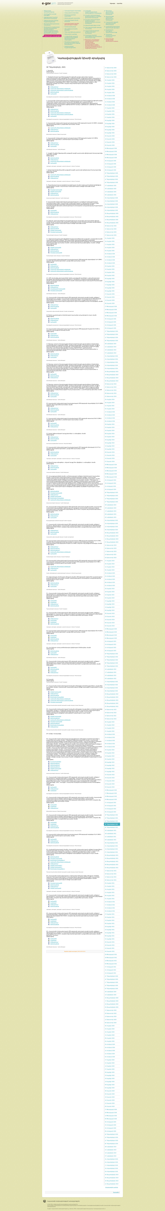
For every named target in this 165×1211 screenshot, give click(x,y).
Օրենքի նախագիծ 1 (56, 867)
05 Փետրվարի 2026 (111, 157)
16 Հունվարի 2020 (110, 1128)
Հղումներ (119, 3)
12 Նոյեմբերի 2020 (110, 994)
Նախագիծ (53, 93)
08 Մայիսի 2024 (109, 433)
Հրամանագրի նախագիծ (57, 288)
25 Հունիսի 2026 (110, 95)
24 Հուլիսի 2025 (109, 241)
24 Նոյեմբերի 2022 (110, 669)
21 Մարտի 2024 (110, 455)
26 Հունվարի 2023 (110, 641)
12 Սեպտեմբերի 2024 (111, 377)
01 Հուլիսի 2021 (109, 898)
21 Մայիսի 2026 (109, 111)
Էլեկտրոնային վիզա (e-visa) (92, 25)
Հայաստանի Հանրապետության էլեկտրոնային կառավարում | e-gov (57, 4)
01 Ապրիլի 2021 (109, 939)
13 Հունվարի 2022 (110, 808)
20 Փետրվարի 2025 (111, 309)
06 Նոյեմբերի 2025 (110, 195)
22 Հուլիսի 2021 (109, 886)
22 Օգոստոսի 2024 (110, 387)
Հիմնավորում (54, 87)
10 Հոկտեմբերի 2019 (111, 1168)
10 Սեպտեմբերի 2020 (111, 1004)
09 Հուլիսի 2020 (109, 1038)
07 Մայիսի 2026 (109, 117)
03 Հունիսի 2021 (110, 911)
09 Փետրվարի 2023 (111, 635)
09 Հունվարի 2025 (110, 328)
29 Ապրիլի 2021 (109, 926)
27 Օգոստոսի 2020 (110, 1010)
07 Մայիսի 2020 (109, 1069)
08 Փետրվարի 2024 (111, 474)
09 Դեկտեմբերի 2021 (111, 824)
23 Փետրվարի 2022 (111, 790)
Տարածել (116, 1192)
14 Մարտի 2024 (110, 458)
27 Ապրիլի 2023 (109, 601)
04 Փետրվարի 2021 (111, 963)
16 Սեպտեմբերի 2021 (111, 861)
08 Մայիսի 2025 (109, 275)
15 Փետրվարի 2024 (111, 470)
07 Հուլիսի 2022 (109, 731)
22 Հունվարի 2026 (110, 163)
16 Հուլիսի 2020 (109, 1032)
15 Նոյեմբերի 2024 (110, 350)
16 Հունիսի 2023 (110, 579)
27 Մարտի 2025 (110, 294)
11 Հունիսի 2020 (110, 1053)
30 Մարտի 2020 (110, 1091)
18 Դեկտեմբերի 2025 (111, 176)
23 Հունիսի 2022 (110, 737)
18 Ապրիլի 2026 (109, 126)
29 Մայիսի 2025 (109, 266)
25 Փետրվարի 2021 (111, 954)
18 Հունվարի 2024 (110, 483)
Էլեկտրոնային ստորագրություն (53, 35)
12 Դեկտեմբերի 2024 (111, 337)
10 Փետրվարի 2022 (111, 796)
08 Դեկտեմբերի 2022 (111, 663)
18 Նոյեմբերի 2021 (110, 833)
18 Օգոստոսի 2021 (110, 874)
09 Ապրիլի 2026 (109, 129)
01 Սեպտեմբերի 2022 (111, 706)
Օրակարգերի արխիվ (111, 1187)
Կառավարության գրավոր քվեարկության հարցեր (71, 24)
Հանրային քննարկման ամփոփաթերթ (61, 90)
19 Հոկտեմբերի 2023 (111, 523)
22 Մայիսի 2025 (109, 269)
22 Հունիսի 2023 (110, 576)
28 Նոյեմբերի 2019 (110, 1146)
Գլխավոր (112, 3)
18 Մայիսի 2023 (109, 591)
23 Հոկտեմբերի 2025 (111, 201)
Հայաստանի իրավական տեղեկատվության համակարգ (92, 32)
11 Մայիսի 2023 (109, 594)
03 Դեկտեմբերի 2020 (111, 988)
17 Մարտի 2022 (110, 780)
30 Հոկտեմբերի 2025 (111, 198)
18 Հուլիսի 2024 (109, 402)
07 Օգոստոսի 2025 (110, 235)
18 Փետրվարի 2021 (111, 957)
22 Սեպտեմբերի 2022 (111, 697)
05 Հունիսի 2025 (110, 263)
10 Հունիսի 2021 (110, 908)
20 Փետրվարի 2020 (111, 1112)
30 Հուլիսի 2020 (109, 1025)
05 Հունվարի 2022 (110, 812)
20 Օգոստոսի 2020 (110, 1013)
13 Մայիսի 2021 (109, 920)
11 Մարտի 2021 (109, 948)
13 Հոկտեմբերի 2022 (111, 687)
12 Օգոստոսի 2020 (110, 1019)
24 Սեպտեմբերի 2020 (111, 998)
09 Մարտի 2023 (110, 622)
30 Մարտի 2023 (110, 613)
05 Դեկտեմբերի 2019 (111, 1143)
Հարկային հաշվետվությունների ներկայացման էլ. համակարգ (93, 12)
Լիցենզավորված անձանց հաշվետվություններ (51, 21)
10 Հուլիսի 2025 (109, 247)
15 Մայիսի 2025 (109, 272)
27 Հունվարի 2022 (110, 802)
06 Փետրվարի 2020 (111, 1118)
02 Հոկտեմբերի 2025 (111, 210)
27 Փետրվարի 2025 (111, 306)
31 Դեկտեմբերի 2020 (111, 976)
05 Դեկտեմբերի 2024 (111, 340)
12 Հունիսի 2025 (110, 260)
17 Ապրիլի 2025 (109, 284)
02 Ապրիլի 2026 (109, 132)
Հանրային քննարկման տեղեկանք (60, 88)
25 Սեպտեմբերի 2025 (111, 213)
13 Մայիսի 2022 (109, 756)
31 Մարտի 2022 (110, 774)
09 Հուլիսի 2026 (109, 89)
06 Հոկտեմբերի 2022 (111, 691)
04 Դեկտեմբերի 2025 (111, 182)
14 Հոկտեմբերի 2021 (111, 849)
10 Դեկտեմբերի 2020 (111, 985)
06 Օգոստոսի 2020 (110, 1022)
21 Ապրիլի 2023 (109, 604)
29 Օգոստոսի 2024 (110, 384)
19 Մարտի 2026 (110, 139)
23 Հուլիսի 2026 (109, 83)
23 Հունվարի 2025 (110, 322)
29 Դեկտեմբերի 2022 (111, 653)
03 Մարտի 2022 (110, 787)
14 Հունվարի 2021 (110, 973)
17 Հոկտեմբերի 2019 (111, 1165)
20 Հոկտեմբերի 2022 (111, 684)
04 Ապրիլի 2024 (109, 449)
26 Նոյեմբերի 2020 (110, 991)
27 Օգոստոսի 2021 (110, 870)
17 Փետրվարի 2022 (111, 793)
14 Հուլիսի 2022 (109, 728)
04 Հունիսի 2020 (110, 1056)
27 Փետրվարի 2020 (111, 1109)
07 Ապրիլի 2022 (109, 771)
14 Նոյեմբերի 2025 (110, 191)
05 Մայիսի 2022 (109, 759)
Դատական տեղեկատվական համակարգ (111, 35)
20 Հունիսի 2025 (110, 257)
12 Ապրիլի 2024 (109, 446)
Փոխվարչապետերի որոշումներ (70, 15)
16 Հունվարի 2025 (110, 325)
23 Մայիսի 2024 (109, 427)
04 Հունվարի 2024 (110, 489)
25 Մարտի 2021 (110, 942)
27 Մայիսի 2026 (109, 108)
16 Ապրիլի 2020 (109, 1078)
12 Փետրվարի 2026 (111, 154)
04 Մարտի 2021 (110, 951)
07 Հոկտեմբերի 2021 (111, 852)
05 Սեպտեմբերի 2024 (111, 381)
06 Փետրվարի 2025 (111, 315)
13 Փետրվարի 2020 (111, 1115)
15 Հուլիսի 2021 (109, 889)
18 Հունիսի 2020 (110, 1047)
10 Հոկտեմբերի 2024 (111, 365)
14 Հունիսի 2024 (110, 418)
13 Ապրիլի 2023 (109, 607)
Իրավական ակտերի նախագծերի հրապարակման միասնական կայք (93, 36)
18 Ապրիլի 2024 (109, 443)
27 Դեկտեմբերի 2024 (111, 331)
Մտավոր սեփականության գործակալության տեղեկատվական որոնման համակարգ (92, 21)
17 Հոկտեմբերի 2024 (111, 362)
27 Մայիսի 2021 (109, 914)
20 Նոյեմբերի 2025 (110, 188)
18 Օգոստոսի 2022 (110, 712)
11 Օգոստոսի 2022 (110, 715)
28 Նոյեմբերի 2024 (110, 343)
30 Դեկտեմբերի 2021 (111, 815)
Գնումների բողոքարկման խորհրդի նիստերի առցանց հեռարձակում (72, 43)
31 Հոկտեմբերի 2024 (111, 356)
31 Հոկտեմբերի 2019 (111, 1159)
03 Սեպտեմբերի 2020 (111, 1007)
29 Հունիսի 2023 (110, 573)
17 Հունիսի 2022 (110, 740)
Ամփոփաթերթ (54, 92)
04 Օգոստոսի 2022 (110, 718)
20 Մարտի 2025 (110, 297)
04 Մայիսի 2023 (109, 598)
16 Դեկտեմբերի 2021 (111, 821)
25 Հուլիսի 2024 (109, 399)
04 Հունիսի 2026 (110, 105)
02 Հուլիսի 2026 (109, 92)
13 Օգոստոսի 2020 (110, 1016)
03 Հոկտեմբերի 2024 (111, 368)
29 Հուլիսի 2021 (109, 883)
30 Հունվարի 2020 (110, 1122)
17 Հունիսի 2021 (110, 905)
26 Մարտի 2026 (110, 136)
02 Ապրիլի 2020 (109, 1087)
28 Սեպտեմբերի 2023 (111, 532)
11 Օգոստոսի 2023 (110, 554)
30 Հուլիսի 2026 (109, 80)
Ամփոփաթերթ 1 (55, 548)
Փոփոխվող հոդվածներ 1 (57, 869)
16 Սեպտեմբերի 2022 (111, 700)
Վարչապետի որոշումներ (71, 12)
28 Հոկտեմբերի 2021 (111, 843)
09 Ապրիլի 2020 (109, 1084)
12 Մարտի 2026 (110, 142)
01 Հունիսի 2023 (110, 585)
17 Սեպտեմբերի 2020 (111, 1001)
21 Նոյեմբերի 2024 (110, 346)
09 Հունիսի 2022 (110, 743)
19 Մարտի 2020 (110, 1097)
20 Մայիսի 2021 (109, 917)
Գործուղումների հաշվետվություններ (70, 47)
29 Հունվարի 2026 (110, 160)
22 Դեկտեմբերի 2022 (111, 656)
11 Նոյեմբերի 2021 (110, 836)
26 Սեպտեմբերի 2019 (111, 1177)
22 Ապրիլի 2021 (109, 929)
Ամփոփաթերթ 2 (55, 550)
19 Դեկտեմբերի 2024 (111, 334)
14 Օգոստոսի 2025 (110, 232)
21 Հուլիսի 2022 (109, 725)
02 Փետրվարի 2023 (111, 638)
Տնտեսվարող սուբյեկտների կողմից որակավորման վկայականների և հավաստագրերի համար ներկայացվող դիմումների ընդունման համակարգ (52, 30)
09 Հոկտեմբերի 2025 (111, 207)
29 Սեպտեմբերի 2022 (111, 694)
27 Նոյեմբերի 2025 (110, 185)
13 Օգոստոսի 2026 (110, 74)
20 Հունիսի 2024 (110, 415)
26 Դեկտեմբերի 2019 (111, 1134)
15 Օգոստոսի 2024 (110, 390)
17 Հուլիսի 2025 (109, 244)
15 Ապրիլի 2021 (109, 932)
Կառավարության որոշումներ (72, 10)
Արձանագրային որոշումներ (72, 18)
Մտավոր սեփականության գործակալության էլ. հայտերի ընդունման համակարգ (93, 16)
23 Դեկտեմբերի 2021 (111, 818)
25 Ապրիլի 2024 (109, 439)
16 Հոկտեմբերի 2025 (111, 204)
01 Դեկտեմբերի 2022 (111, 666)
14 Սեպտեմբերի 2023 (111, 539)
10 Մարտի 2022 (110, 784)
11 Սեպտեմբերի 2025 (111, 219)
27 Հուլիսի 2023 (109, 560)
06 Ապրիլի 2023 (109, 610)
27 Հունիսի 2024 (110, 412)
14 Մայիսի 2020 (109, 1066)
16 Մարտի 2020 (110, 1100)
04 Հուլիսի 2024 (109, 408)
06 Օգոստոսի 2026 (110, 77)
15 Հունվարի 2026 (110, 167)
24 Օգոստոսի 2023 (110, 548)
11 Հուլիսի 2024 (109, 405)
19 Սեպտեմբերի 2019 (111, 1180)
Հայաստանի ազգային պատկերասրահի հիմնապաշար (112, 23)
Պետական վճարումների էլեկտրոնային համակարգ (110, 12)
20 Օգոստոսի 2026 (110, 70)
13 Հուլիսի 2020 (109, 1035)
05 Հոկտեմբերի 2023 (111, 529)
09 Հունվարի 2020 (110, 1131)
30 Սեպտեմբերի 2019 (111, 1174)
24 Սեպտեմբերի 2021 (111, 858)
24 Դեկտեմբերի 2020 (111, 979)
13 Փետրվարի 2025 (111, 312)
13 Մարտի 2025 (110, 300)
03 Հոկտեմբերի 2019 (111, 1171)
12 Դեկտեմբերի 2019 (111, 1140)
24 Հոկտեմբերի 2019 (111, 1162)
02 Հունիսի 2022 (110, 746)
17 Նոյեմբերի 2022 (110, 672)
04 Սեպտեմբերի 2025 (111, 222)
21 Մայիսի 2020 (109, 1063)
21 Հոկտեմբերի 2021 (111, 846)
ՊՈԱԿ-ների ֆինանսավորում (72, 32)
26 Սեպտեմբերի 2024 (111, 371)
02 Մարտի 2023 (110, 625)
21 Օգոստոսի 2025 (110, 229)
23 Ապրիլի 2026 (109, 123)
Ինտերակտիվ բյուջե (70, 26)
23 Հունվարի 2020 (110, 1125)
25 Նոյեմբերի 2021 (110, 830)
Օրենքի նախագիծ (55, 191)
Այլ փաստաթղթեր (55, 761)
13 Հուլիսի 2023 (109, 567)
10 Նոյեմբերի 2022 (110, 675)
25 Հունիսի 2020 (110, 1044)
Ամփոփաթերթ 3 (55, 766)
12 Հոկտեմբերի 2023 (111, 526)
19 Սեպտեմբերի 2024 (111, 374)
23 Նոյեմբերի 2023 (110, 508)
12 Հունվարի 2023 (110, 647)
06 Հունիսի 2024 (110, 421)
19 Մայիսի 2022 (109, 753)
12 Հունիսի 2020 (110, 1050)
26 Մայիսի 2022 (109, 749)
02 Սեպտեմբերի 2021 (111, 867)
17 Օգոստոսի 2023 (110, 551)
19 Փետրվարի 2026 (111, 151)
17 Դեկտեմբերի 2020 (111, 982)
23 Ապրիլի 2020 (109, 1075)
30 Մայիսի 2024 (109, 424)
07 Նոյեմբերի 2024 (110, 353)
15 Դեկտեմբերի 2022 (111, 660)
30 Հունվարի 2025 (110, 319)
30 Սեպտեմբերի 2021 (111, 855)
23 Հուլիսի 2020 (109, 1029)
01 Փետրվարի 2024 (111, 477)
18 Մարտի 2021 (110, 945)
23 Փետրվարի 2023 (111, 629)
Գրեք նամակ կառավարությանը (49, 11)
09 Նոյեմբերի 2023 (110, 514)
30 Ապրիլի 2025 (109, 278)
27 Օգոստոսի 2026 (110, 67)
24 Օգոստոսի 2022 (110, 709)
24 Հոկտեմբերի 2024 (111, 359)
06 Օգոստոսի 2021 (110, 880)
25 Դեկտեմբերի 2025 (111, 173)
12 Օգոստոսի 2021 (110, 877)
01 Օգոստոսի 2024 (110, 396)
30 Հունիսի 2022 (110, 734)
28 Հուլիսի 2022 (109, 722)
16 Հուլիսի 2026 (109, 86)
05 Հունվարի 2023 (110, 650)
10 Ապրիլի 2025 (109, 288)
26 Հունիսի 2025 (110, 253)
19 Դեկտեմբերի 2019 (111, 1137)
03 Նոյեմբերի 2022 (110, 678)
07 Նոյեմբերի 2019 (110, 1156)
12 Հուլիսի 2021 (109, 892)
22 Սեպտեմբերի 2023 (111, 536)
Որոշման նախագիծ (56, 189)
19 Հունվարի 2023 (110, 644)
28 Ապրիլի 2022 (109, 762)
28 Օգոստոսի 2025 (110, 226)
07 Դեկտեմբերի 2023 (111, 501)
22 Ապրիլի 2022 (109, 765)
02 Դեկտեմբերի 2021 (111, 827)
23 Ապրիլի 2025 (109, 281)
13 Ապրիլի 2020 (109, 1081)
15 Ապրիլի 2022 (109, 768)
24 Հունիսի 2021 (110, 901)
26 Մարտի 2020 (110, 1094)
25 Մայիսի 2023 (109, 588)
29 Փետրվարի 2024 (111, 464)
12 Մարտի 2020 (110, 1103)
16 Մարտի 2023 (110, 619)
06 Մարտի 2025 (110, 303)
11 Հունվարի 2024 (110, 486)
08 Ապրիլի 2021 (109, 936)
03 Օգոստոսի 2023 (110, 557)
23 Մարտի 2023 (110, 616)
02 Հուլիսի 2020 (109, 1041)
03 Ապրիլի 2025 (109, 291)
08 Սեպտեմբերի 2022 (111, 703)
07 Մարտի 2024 (110, 461)
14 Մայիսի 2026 (109, 114)
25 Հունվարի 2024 (110, 480)
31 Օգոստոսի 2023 (110, 545)
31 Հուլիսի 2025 (109, 238)
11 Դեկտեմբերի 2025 (111, 179)
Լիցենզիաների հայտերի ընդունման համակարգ (51, 18)
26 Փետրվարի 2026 (111, 148)
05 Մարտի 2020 (110, 1106)
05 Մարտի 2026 (110, 145)
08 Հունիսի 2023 (110, 582)
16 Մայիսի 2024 (109, 430)
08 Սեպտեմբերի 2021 (111, 864)
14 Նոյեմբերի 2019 (110, 1153)
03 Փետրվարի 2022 (111, 799)
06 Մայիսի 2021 (109, 923)
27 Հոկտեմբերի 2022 (111, 681)
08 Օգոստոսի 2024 (110, 393)
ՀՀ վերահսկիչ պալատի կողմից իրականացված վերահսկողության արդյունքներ (71, 38)
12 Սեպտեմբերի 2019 (111, 1184)
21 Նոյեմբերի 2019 (110, 1149)
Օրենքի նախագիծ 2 (56, 865)
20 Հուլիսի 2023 (109, 563)
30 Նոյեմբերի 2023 (110, 505)
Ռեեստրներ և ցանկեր (70, 34)
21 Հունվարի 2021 (110, 970)
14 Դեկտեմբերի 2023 (111, 498)
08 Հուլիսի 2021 (109, 895)
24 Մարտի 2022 (110, 777)
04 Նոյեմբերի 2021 (110, 839)
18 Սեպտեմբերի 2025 (111, 216)
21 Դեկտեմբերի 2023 (111, 495)
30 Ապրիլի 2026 (109, 120)
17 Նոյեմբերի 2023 (110, 511)
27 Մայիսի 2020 (109, 1060)
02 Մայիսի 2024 (109, 436)
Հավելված (53, 602)
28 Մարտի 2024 (110, 452)
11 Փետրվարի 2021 (111, 960)
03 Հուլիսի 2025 (109, 250)
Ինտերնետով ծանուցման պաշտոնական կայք (111, 31)
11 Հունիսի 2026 (110, 101)
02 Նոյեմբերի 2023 (110, 517)
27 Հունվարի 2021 (110, 967)
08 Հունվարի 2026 (110, 170)
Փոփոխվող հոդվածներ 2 (57, 860)
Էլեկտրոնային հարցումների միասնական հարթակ (112, 40)
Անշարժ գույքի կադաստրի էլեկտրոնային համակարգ (110, 18)
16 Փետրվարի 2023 (111, 632)
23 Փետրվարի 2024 (111, 467)
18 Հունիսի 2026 (110, 98)
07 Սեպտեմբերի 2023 (111, 542)
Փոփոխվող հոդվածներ (57, 498)
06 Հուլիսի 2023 (109, 570)
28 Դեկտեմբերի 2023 (111, 492)
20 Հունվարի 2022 (110, 805)
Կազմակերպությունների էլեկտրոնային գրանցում (113, 27)
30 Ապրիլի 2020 (109, 1072)
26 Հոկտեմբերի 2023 (111, 520)
